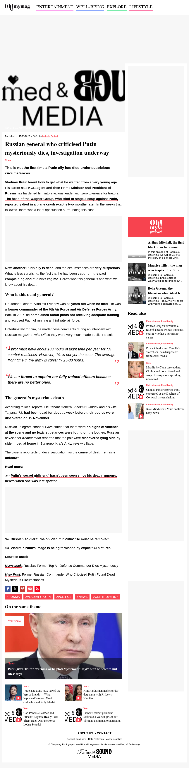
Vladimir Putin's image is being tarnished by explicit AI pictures (61, 548)
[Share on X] (15, 589)
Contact (104, 733)
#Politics (63, 596)
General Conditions (76, 739)
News (8, 160)
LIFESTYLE (141, 7)
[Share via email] (30, 589)
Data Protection (96, 739)
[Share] (22, 589)
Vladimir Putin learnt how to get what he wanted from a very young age (61, 182)
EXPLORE (117, 7)
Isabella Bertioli (50, 136)
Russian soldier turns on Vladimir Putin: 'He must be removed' (60, 539)
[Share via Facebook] (8, 589)
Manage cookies (114, 739)
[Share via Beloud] (37, 589)
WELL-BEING (90, 7)
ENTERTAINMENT (54, 7)
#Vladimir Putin (38, 596)
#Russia (13, 596)
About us (85, 733)
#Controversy (105, 596)
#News (82, 596)
